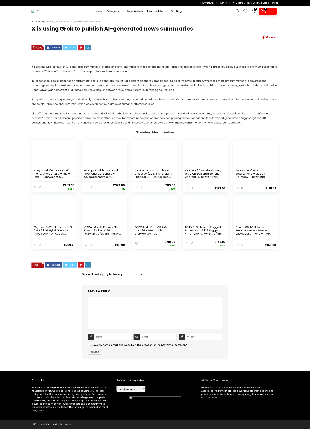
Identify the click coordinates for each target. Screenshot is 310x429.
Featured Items (157, 11)
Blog (41, 21)
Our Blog (176, 11)
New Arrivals (135, 11)
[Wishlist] (245, 11)
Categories (113, 11)
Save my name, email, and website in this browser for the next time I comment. (139, 345)
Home (98, 11)
